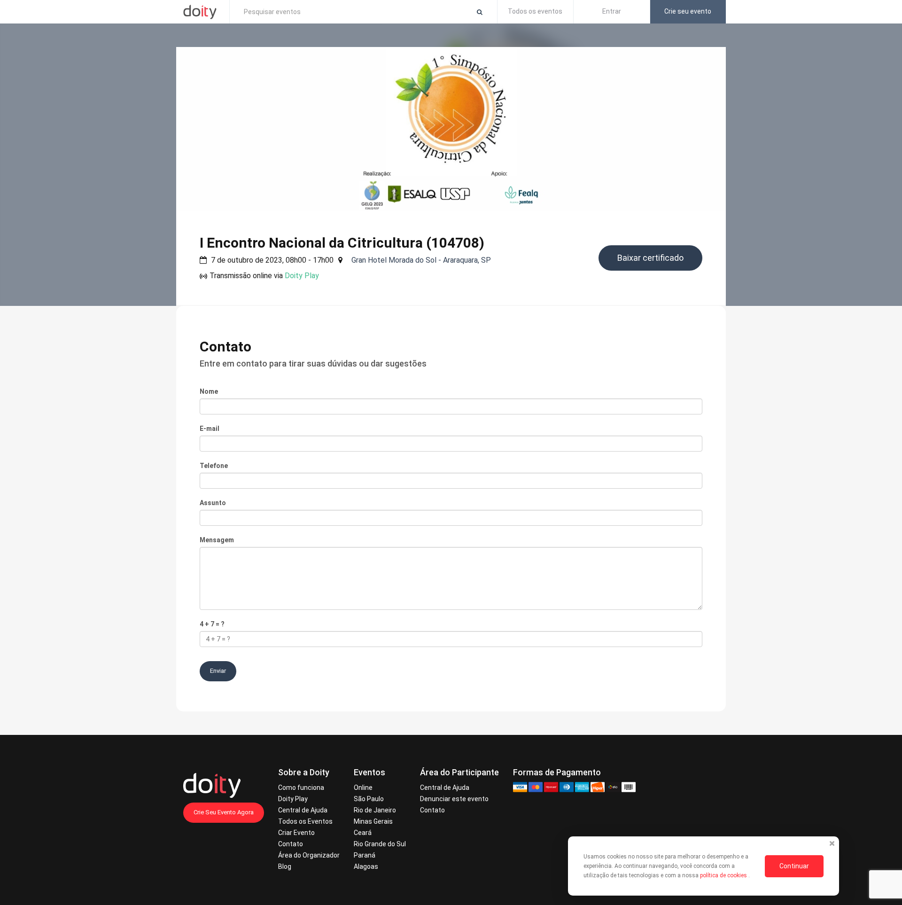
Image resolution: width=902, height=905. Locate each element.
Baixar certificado (650, 258)
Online (363, 787)
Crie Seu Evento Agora (224, 812)
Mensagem (217, 540)
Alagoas (366, 866)
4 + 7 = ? (212, 624)
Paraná (364, 855)
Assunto (213, 503)
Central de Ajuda (302, 810)
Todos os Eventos (305, 821)
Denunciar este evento (454, 799)
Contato (290, 844)
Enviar (218, 670)
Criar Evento (296, 832)
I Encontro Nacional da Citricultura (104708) (342, 242)
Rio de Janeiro (375, 810)
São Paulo (369, 799)
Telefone (214, 465)
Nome (209, 391)
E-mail (209, 428)
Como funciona (301, 787)
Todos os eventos (535, 11)
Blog (284, 866)
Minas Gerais (373, 821)
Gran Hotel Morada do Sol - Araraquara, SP (421, 260)
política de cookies (724, 875)
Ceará (363, 832)
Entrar (611, 11)
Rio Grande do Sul (380, 844)
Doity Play (302, 275)
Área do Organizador (309, 855)
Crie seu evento (687, 11)
